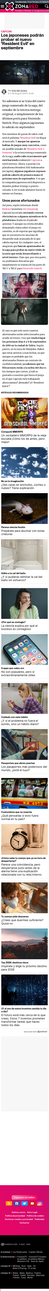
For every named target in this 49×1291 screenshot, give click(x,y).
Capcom (35, 160)
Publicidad (39, 1219)
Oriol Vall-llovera (19, 90)
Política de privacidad (15, 1216)
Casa (23, 1277)
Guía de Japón (37, 1261)
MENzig (16, 1266)
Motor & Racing (20, 1268)
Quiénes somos (18, 1212)
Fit (34, 1266)
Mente (30, 1277)
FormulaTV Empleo (37, 1257)
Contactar (24, 1223)
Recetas (31, 1275)
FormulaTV (22, 1257)
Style (29, 1266)
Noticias (27, 11)
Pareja (16, 1275)
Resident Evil (28, 137)
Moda (22, 1273)
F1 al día (32, 1268)
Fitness (16, 1277)
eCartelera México (36, 1259)
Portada (18, 11)
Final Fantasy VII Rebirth (38, 2)
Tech (23, 1266)
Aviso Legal (32, 1212)
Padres (37, 1273)
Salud (23, 1275)
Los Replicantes (20, 1252)
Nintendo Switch (32, 268)
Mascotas (40, 1275)
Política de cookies (35, 1216)
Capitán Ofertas (36, 1252)
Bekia (15, 1273)
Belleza (29, 1273)
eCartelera (22, 1259)
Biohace (6, 209)
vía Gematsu (29, 209)
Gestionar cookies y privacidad (19, 1219)
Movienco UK (23, 1261)
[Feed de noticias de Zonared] (9, 1203)
